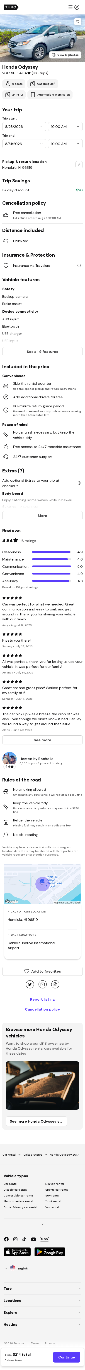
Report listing (42, 999)
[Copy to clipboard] (55, 984)
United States (33, 1154)
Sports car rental (57, 1189)
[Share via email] (43, 984)
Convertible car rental (19, 1195)
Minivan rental (54, 1183)
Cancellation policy (42, 1009)
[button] (73, 7)
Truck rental (53, 1201)
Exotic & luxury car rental (20, 1207)
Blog (44, 1239)
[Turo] (11, 7)
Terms (35, 1343)
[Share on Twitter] (30, 984)
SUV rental (52, 1195)
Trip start (9, 118)
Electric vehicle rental (18, 1201)
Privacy (50, 1343)
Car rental (9, 1154)
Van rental (52, 1207)
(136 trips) (40, 73)
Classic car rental (15, 1189)
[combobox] (79, 164)
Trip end (8, 135)
